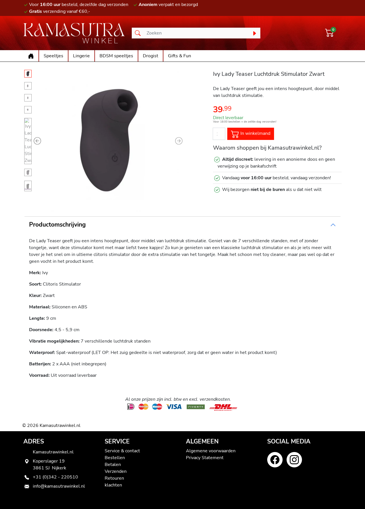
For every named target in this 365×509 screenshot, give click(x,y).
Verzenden (116, 471)
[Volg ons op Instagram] (294, 459)
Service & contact (122, 451)
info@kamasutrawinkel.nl (59, 486)
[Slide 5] (28, 141)
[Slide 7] (28, 186)
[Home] (31, 56)
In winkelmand (254, 133)
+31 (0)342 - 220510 (55, 477)
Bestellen (115, 458)
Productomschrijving (57, 225)
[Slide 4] (28, 109)
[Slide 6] (28, 172)
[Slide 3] (28, 97)
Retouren (114, 478)
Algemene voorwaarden (211, 451)
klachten (113, 485)
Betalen (113, 464)
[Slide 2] (28, 85)
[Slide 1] (28, 74)
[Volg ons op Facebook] (275, 459)
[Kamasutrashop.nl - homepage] (74, 33)
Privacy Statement (205, 458)
